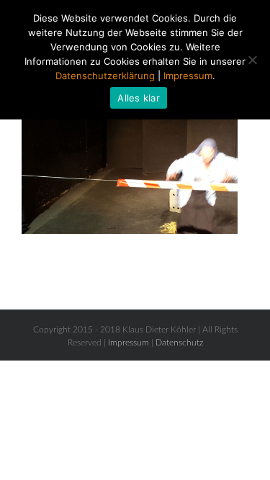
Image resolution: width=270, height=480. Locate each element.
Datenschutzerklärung (105, 75)
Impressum (128, 342)
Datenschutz (179, 342)
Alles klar (138, 98)
